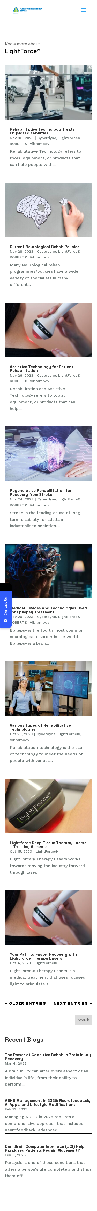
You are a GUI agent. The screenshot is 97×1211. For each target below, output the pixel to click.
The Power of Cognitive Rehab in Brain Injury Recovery (48, 1056)
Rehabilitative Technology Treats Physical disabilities (42, 131)
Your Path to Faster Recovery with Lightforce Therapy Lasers (43, 956)
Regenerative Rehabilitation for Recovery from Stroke (41, 492)
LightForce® (69, 138)
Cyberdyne (46, 138)
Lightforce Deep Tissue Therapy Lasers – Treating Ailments (48, 844)
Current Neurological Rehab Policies (44, 246)
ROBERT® (18, 144)
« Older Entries (25, 1003)
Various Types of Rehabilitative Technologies (40, 727)
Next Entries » (73, 1003)
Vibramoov (39, 144)
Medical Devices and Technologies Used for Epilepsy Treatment (48, 610)
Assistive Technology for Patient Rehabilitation (41, 368)
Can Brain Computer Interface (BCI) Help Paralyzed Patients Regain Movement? (45, 1148)
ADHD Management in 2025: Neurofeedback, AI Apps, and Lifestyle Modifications (47, 1102)
